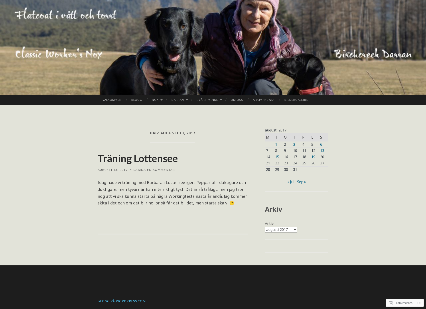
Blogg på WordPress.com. (122, 301)
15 (277, 156)
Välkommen (112, 100)
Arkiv (269, 223)
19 (313, 156)
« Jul (290, 181)
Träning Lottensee (138, 158)
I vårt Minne (207, 100)
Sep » (301, 181)
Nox (155, 100)
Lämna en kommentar (154, 170)
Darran (178, 100)
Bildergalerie (296, 100)
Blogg (136, 100)
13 (322, 150)
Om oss (237, 100)
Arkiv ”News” (264, 100)
